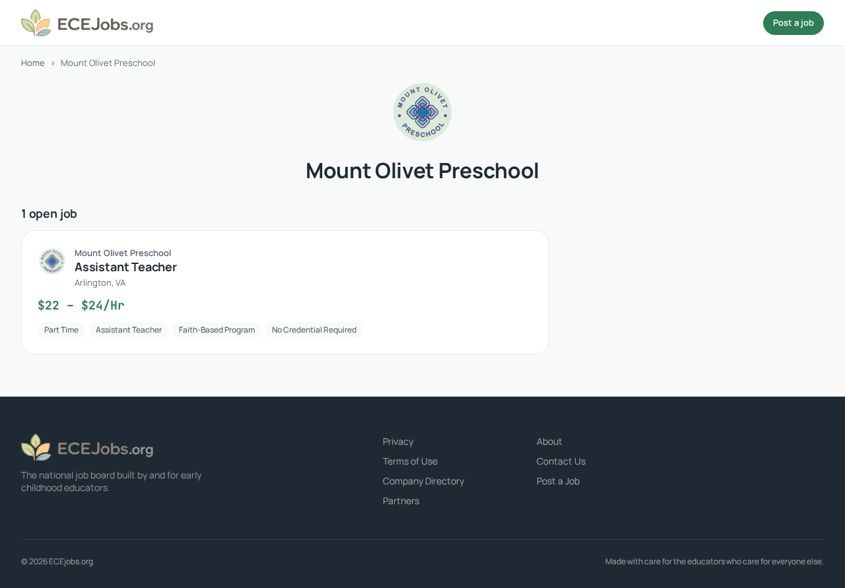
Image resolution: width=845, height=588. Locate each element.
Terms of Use (410, 461)
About (549, 441)
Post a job (793, 22)
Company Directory (423, 480)
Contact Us (561, 461)
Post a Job (558, 480)
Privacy (398, 441)
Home (33, 63)
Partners (401, 500)
